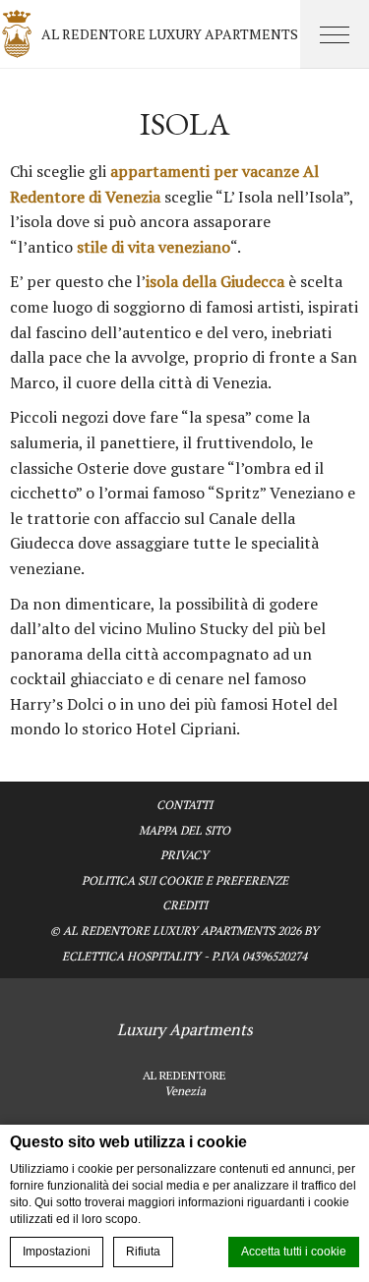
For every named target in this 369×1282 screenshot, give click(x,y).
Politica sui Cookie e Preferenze (185, 880)
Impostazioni (57, 1251)
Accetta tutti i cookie (293, 1251)
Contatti (184, 804)
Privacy (184, 854)
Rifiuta (143, 1251)
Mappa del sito (184, 830)
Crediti (185, 905)
